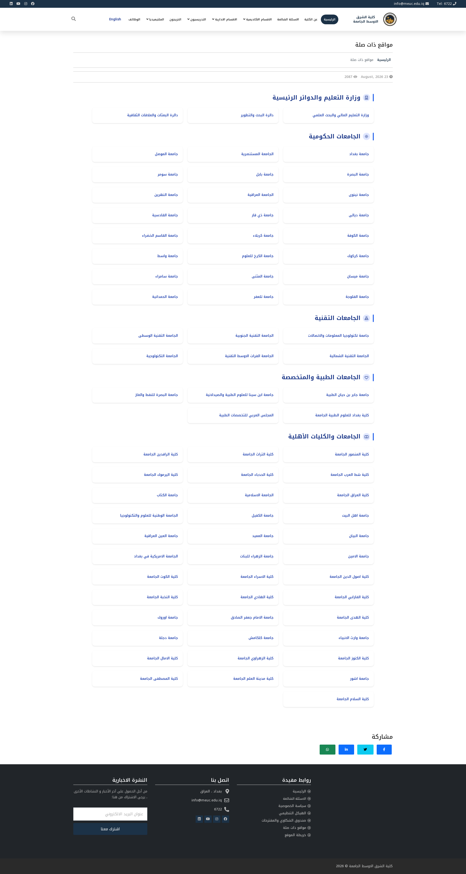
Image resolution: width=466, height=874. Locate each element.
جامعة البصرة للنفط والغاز (156, 395)
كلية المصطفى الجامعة (159, 678)
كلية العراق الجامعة (353, 495)
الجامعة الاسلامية (259, 495)
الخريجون (175, 19)
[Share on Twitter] (365, 750)
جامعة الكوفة (358, 235)
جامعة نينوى (359, 195)
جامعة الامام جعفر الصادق (252, 617)
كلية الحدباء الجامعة (257, 474)
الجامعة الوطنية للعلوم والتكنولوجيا (149, 515)
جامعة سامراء (166, 276)
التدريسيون (198, 19)
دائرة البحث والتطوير (257, 115)
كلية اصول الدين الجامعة (349, 576)
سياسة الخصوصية (292, 806)
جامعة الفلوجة (357, 297)
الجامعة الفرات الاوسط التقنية (249, 356)
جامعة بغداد (359, 154)
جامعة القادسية (165, 215)
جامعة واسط (167, 256)
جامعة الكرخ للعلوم (258, 256)
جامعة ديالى (359, 215)
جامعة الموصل (166, 154)
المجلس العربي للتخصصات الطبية (246, 415)
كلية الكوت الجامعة (162, 576)
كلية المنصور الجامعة (352, 454)
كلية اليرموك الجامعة (161, 474)
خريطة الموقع (295, 835)
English (115, 19)
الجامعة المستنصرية (257, 154)
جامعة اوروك (168, 617)
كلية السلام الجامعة (353, 699)
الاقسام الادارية (226, 19)
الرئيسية (329, 19)
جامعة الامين (358, 556)
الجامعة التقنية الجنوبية (254, 335)
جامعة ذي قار (263, 215)
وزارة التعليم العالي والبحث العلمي (341, 115)
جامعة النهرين (166, 195)
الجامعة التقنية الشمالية (349, 356)
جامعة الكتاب (167, 495)
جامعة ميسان (358, 276)
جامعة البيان (359, 536)
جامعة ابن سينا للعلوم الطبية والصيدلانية (240, 395)
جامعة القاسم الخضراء (160, 235)
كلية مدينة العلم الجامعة (253, 678)
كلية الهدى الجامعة (353, 617)
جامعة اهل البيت (355, 515)
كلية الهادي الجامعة (257, 597)
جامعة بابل (265, 174)
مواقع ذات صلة (294, 827)
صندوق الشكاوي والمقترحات (284, 820)
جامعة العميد (263, 536)
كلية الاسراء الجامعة (257, 576)
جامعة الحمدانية (165, 297)
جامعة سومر (168, 174)
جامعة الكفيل (263, 515)
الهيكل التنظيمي (292, 813)
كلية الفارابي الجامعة (352, 597)
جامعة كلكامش (261, 638)
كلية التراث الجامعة (258, 454)
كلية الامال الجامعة (162, 658)
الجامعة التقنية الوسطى (158, 335)
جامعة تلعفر (264, 297)
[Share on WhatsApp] (327, 750)
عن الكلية (310, 19)
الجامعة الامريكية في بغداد (156, 556)
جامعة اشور (359, 678)
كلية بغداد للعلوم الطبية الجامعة (342, 415)
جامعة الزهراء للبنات (257, 556)
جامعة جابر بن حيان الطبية (347, 395)
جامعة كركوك (358, 256)
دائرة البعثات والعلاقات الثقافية (152, 115)
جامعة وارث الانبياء (354, 638)
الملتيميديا (156, 19)
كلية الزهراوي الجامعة (256, 658)
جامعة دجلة (168, 638)
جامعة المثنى (263, 276)
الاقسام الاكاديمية (259, 19)
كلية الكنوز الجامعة (353, 658)
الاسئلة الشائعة (288, 19)
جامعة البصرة (358, 174)
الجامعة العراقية (261, 195)
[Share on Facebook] (384, 750)
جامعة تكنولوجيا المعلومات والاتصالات (338, 335)
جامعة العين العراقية (161, 536)
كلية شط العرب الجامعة (350, 474)
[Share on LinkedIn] (346, 750)
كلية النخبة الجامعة (162, 597)
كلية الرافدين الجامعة (160, 454)
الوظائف (134, 19)
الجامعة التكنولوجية (162, 356)
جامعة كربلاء (263, 235)
